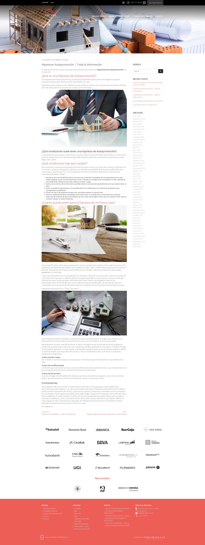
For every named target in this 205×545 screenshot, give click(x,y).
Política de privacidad (81, 524)
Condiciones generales (81, 519)
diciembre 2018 (138, 160)
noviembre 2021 (139, 129)
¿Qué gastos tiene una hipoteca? (145, 105)
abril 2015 (136, 223)
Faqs (75, 516)
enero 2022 (137, 124)
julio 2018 (136, 174)
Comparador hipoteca (50, 511)
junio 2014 (137, 246)
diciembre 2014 (138, 233)
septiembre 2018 (139, 168)
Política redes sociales (81, 526)
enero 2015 (137, 231)
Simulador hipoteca (99, 16)
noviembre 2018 (139, 163)
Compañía (45, 2)
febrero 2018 (138, 181)
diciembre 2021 (138, 127)
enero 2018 (137, 184)
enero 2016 (137, 207)
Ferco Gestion (63, 60)
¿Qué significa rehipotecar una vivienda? (148, 101)
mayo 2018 (137, 179)
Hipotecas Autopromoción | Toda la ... (117, 516)
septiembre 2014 (139, 241)
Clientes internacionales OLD (52, 514)
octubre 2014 (138, 239)
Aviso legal (77, 521)
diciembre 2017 (138, 187)
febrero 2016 (138, 205)
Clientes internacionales (134, 16)
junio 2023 (137, 116)
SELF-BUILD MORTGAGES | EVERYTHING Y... (114, 512)
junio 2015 (137, 220)
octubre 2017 (138, 189)
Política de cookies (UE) (82, 529)
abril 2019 (136, 150)
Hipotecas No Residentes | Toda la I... (117, 523)
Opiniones (77, 514)
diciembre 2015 (138, 210)
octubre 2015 (138, 215)
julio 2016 (136, 202)
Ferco (65, 172)
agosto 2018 (137, 171)
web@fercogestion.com (146, 513)
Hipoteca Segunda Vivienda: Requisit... (117, 508)
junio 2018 (137, 176)
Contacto (159, 16)
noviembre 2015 (139, 213)
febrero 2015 (138, 228)
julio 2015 (136, 218)
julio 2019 (136, 147)
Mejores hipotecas (115, 16)
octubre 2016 (138, 197)
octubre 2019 (138, 142)
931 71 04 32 (137, 2)
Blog (52, 2)
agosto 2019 (137, 145)
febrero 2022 (138, 121)
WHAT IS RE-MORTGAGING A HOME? (117, 525)
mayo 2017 (137, 194)
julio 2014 (136, 244)
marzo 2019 (137, 153)
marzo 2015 (137, 226)
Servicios (149, 16)
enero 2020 (137, 134)
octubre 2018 (138, 166)
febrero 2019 (138, 155)
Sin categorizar (47, 406)
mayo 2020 (137, 132)
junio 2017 (137, 192)
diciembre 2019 (138, 137)
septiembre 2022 (139, 119)
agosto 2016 (137, 200)
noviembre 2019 (139, 140)
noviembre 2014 (139, 236)
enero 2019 (137, 158)
